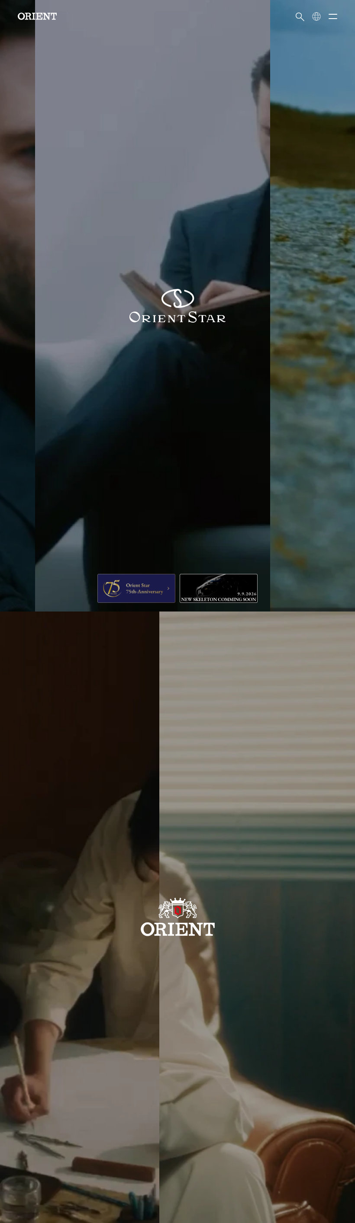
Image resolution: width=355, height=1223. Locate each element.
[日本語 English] (316, 16)
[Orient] (37, 16)
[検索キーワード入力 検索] (300, 16)
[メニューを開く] (333, 16)
